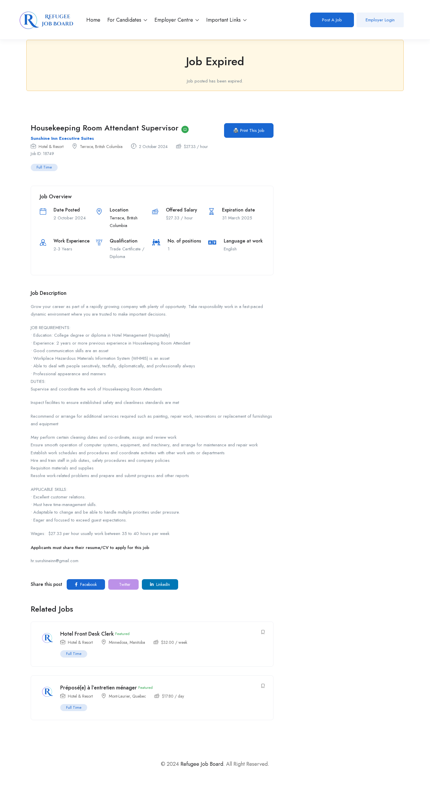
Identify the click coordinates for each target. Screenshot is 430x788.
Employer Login (380, 20)
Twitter (124, 584)
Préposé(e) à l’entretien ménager (98, 687)
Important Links (224, 20)
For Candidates (125, 20)
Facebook (88, 584)
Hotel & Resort (51, 146)
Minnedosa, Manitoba (127, 642)
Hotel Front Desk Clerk (87, 634)
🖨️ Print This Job (248, 130)
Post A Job (332, 20)
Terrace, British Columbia (101, 146)
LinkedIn (162, 584)
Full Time (44, 167)
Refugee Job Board (201, 764)
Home (93, 20)
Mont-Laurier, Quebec (127, 696)
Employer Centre (174, 20)
